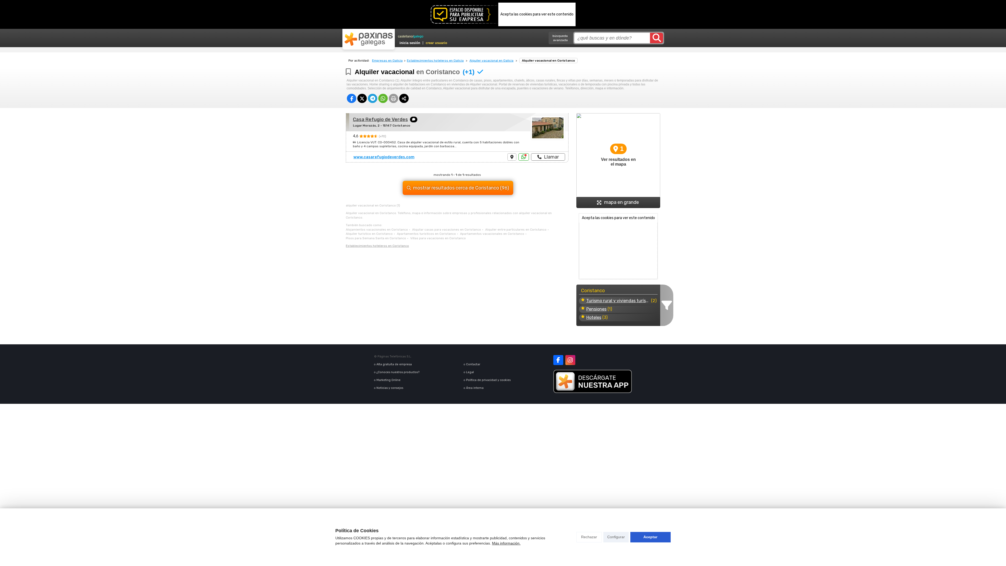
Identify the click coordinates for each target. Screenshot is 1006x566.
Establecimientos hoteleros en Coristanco (377, 246)
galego (418, 36)
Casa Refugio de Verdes (380, 119)
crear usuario (436, 43)
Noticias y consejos (389, 388)
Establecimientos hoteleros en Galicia (435, 60)
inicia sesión (410, 43)
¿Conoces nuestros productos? (397, 372)
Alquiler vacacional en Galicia (491, 60)
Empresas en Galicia (387, 60)
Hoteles (593, 317)
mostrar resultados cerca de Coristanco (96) (461, 188)
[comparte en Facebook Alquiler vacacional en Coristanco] (351, 98)
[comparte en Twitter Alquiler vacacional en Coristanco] (362, 98)
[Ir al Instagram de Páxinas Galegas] (570, 360)
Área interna (475, 388)
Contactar (473, 364)
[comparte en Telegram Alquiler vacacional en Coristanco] (372, 98)
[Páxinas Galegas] (368, 39)
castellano (405, 36)
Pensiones (596, 309)
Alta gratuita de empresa (394, 364)
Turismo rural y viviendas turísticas (618, 300)
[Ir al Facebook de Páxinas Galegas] (558, 360)
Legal (470, 372)
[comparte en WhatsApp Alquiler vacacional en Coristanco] (383, 98)
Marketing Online (388, 380)
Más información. (506, 543)
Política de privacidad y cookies (488, 380)
